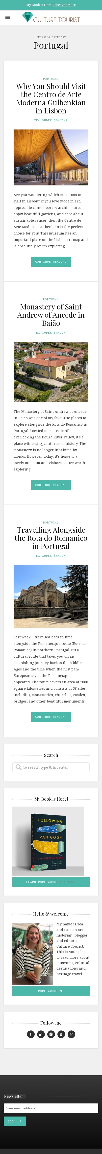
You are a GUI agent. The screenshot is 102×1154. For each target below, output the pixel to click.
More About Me (51, 990)
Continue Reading (51, 261)
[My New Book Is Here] (51, 841)
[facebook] (31, 1034)
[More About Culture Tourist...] (32, 953)
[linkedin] (41, 1034)
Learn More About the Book (51, 882)
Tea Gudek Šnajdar (51, 120)
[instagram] (51, 1034)
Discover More (64, 4)
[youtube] (61, 1034)
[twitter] (71, 1034)
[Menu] (7, 17)
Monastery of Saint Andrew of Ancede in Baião (51, 315)
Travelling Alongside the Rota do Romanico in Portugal (51, 538)
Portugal (51, 78)
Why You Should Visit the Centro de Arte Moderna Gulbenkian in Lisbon (51, 98)
